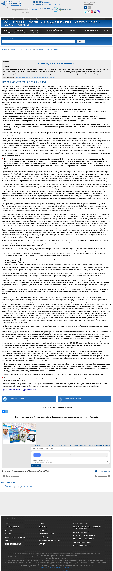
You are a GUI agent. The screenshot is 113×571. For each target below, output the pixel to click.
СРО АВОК (37, 32)
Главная (4, 50)
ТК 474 (105, 30)
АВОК (6, 22)
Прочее (57, 50)
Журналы (18, 22)
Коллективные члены (87, 22)
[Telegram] (6, 411)
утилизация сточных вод (23, 77)
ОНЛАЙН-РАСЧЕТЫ (46, 537)
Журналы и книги (12, 527)
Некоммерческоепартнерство (13, 3)
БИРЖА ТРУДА (44, 530)
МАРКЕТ (11, 32)
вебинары (19, 30)
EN (89, 7)
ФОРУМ (6, 30)
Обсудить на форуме (104, 471)
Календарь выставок (82, 542)
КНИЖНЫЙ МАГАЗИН (46, 534)
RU (86, 7)
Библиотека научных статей (21, 50)
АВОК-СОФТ (74, 30)
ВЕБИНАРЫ (43, 527)
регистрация (28, 19)
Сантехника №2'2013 (43, 50)
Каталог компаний (81, 532)
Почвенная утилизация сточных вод (43, 77)
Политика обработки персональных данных (56, 567)
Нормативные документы (84, 535)
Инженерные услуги (13, 544)
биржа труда (36, 30)
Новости (32, 22)
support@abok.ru (89, 2)
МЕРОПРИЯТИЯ (91, 30)
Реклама (8, 25)
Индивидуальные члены (56, 22)
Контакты (23, 25)
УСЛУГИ (24, 32)
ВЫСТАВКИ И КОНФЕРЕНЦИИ (50, 540)
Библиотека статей (81, 523)
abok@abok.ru (88, 4)
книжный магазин (55, 30)
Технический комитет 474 (84, 539)
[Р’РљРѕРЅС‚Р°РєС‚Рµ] (3, 411)
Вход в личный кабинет (12, 19)
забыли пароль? (42, 19)
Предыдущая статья (12, 476)
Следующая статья (101, 476)
